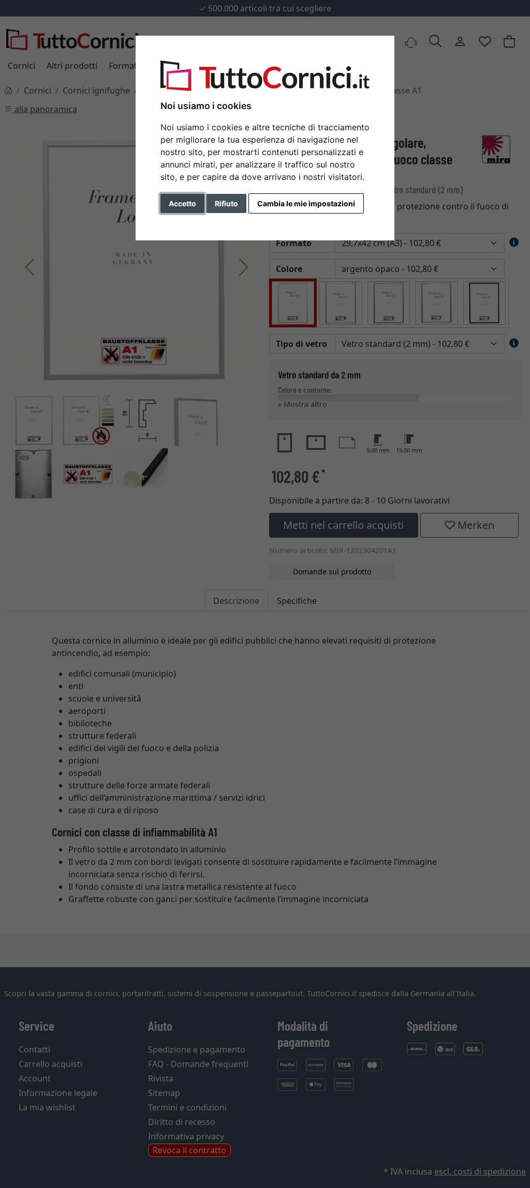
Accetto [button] (182, 203)
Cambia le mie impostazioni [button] (306, 203)
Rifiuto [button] (226, 203)
